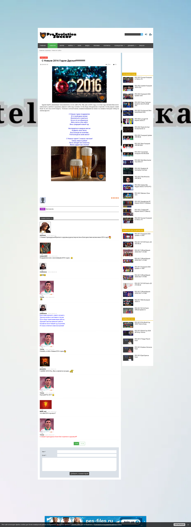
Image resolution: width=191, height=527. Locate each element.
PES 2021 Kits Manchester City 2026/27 (143, 161)
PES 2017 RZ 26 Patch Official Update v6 (142, 309)
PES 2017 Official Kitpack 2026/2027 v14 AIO (142, 275)
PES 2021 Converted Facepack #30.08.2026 (142, 152)
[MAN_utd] (46, 408)
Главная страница (45, 50)
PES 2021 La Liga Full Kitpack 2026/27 (141, 119)
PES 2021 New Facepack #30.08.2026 (142, 144)
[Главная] (58, 38)
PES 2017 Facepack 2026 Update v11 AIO (143, 267)
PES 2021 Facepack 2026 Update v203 (143, 94)
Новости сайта (56, 50)
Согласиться (179, 524)
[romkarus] (43, 269)
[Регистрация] (150, 35)
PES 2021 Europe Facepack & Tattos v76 (143, 78)
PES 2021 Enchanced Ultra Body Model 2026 (143, 111)
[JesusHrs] (45, 366)
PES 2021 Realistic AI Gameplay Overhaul (141, 169)
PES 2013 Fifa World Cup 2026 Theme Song (142, 323)
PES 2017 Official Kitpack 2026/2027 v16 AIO (142, 251)
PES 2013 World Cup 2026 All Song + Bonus (143, 331)
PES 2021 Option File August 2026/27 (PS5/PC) (143, 185)
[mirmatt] (45, 232)
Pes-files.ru (50, 209)
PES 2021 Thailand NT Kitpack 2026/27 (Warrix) (142, 210)
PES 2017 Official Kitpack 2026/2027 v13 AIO (142, 292)
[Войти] (145, 35)
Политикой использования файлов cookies (108, 524)
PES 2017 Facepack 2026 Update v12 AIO (143, 234)
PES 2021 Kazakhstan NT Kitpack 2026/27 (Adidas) (143, 202)
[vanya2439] (45, 253)
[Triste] (47, 294)
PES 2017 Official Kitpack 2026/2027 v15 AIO (142, 259)
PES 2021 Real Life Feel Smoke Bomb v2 (142, 127)
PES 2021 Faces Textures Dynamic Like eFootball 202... (143, 103)
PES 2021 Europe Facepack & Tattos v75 (143, 218)
